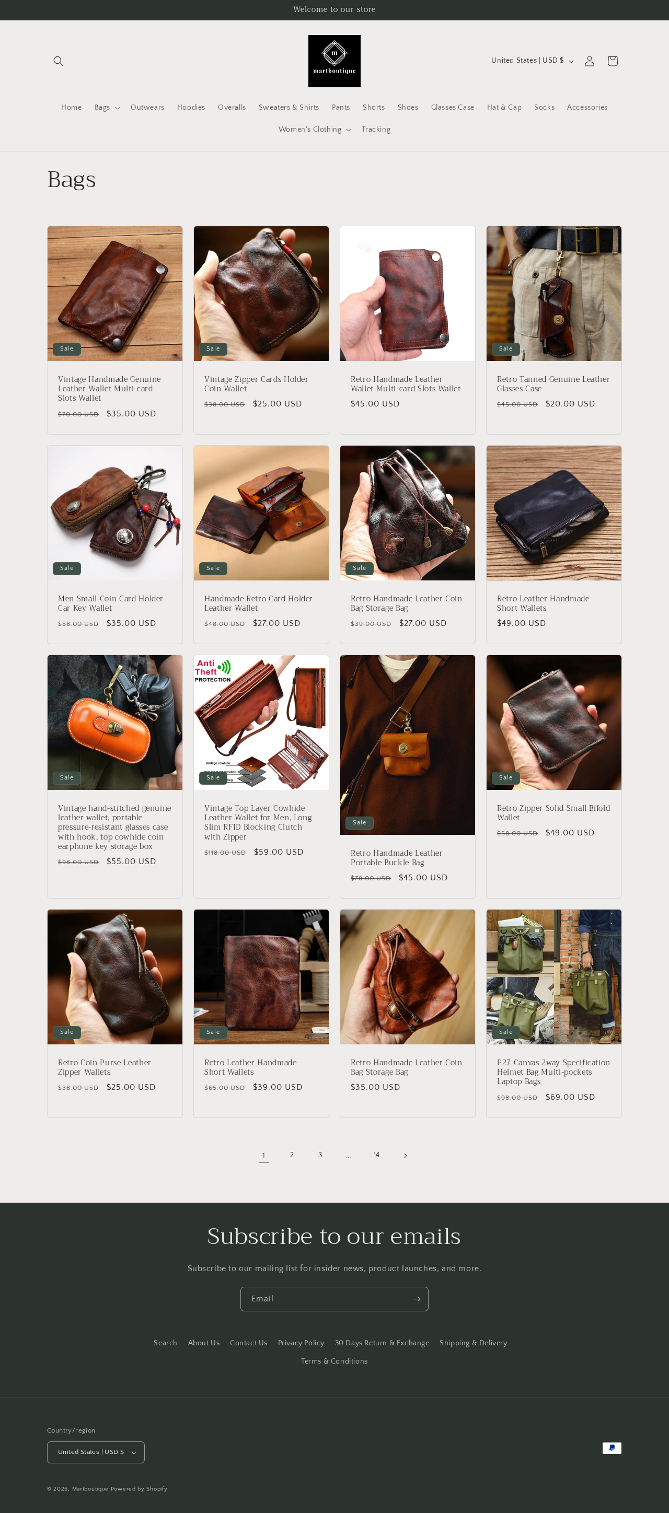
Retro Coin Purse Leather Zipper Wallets (105, 1067)
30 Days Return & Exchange (382, 1343)
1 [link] (264, 1155)
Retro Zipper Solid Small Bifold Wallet (553, 813)
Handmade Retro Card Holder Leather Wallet (258, 604)
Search (166, 1343)
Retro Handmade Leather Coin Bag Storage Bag (407, 604)
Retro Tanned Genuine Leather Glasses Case (553, 384)
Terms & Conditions (334, 1361)
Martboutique (90, 1489)
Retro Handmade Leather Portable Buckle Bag (397, 858)
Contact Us (249, 1343)
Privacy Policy (301, 1343)
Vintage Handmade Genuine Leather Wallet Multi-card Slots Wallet (109, 389)
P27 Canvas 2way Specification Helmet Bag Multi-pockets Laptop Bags (553, 1072)
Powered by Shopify (139, 1489)
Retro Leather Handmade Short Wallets (543, 604)
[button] (58, 61)
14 (377, 1155)
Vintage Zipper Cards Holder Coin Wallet (256, 384)
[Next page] (405, 1155)
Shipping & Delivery (473, 1343)
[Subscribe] (416, 1299)
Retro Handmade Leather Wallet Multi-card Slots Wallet (406, 384)
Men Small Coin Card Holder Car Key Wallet (111, 604)
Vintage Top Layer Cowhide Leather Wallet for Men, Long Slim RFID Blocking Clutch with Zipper (258, 823)
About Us (204, 1343)
